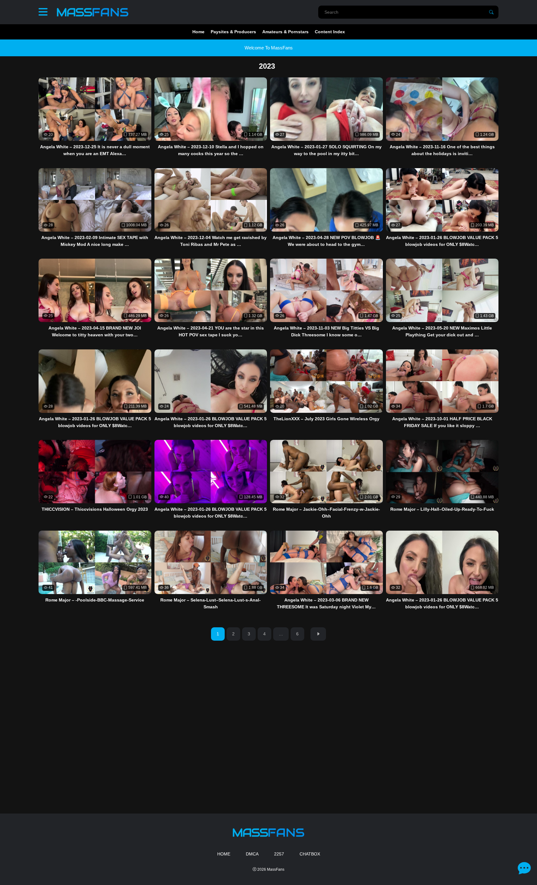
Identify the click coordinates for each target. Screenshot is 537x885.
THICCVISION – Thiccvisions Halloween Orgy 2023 (95, 509)
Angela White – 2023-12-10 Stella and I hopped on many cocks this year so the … (211, 150)
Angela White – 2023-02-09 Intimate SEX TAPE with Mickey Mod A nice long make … (94, 241)
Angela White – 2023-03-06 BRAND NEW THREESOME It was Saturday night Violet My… (326, 603)
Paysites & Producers (233, 31)
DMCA (252, 853)
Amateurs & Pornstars (285, 31)
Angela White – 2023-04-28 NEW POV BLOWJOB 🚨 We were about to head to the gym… (326, 241)
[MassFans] (92, 12)
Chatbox (310, 853)
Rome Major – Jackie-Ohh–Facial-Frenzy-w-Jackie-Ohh (326, 513)
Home (198, 31)
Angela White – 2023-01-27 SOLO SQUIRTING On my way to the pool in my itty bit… (326, 150)
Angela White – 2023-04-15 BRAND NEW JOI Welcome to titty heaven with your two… (94, 331)
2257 (279, 853)
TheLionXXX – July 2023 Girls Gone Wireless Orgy (326, 418)
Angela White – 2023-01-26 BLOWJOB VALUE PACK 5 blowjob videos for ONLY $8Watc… (442, 241)
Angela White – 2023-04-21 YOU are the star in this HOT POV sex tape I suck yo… (210, 331)
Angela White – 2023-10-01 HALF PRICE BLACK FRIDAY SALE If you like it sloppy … (442, 422)
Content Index (330, 31)
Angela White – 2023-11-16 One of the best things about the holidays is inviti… (442, 150)
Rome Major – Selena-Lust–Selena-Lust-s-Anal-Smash (210, 603)
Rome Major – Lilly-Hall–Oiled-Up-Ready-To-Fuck (442, 509)
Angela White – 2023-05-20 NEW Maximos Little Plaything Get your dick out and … (442, 331)
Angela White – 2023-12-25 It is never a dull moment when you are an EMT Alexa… (95, 150)
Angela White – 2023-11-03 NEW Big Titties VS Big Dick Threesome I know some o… (326, 331)
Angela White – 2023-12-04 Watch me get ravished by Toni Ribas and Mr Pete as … (210, 241)
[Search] (491, 12)
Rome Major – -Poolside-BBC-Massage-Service (94, 599)
